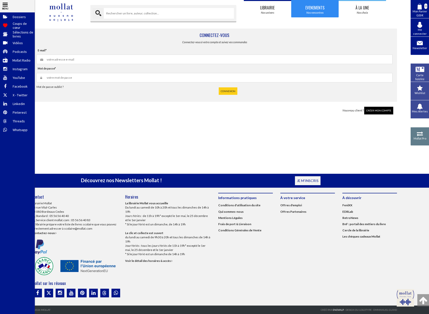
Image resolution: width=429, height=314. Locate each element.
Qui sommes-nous (231, 211)
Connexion (228, 91)
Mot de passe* (47, 68)
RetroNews (350, 218)
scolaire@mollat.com (78, 228)
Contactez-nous (43, 233)
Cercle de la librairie (355, 230)
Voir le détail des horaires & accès (148, 261)
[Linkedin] (93, 293)
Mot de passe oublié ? (50, 86)
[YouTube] (71, 293)
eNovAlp (338, 309)
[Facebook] (37, 293)
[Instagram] (60, 293)
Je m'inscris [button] (308, 180)
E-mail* (42, 50)
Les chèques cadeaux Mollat (361, 236)
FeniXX (347, 205)
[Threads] (104, 293)
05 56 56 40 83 (80, 220)
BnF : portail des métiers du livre (364, 224)
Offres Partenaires (293, 211)
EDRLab (347, 211)
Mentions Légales (230, 218)
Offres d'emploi (291, 205)
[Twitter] (48, 293)
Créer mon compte (378, 110)
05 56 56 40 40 (59, 216)
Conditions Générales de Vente (239, 230)
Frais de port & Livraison (234, 224)
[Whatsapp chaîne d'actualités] (115, 293)
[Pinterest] (82, 293)
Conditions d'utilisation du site (239, 205)
